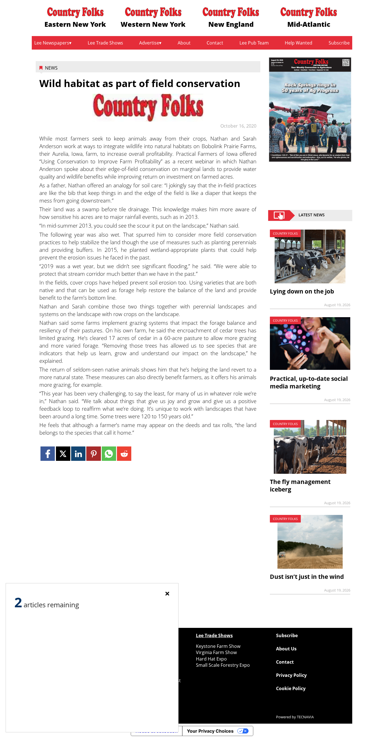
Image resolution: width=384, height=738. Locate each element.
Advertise (149, 43)
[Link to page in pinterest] (93, 453)
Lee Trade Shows (105, 43)
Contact (215, 43)
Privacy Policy (291, 675)
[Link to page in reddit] (124, 453)
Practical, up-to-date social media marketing (309, 382)
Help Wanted (298, 43)
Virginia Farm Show (216, 652)
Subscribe (339, 43)
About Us (286, 649)
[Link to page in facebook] (47, 453)
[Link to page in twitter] (63, 453)
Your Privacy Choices (210, 731)
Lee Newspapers (51, 43)
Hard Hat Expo (211, 659)
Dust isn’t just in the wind (307, 577)
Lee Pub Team (254, 43)
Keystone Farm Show (218, 646)
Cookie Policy (291, 688)
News (51, 68)
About (184, 43)
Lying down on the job (302, 291)
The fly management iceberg (300, 485)
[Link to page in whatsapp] (109, 453)
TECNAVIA (305, 716)
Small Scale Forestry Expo (223, 665)
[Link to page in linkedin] (78, 453)
